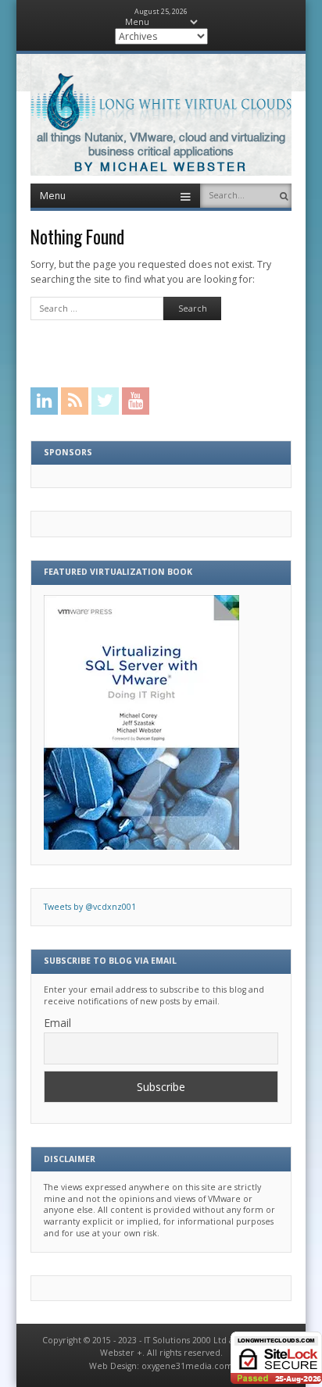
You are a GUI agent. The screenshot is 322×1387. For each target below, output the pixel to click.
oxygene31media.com (187, 1365)
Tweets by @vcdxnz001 (90, 906)
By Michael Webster (161, 167)
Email (57, 1022)
